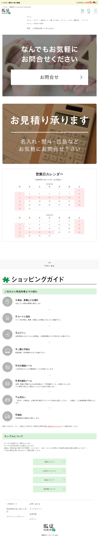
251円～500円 (38, 23)
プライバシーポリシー (16, 516)
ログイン (33, 519)
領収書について (49, 489)
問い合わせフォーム (52, 426)
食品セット (44, 20)
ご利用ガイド (12, 504)
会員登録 (33, 514)
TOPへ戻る (49, 266)
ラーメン (85, 20)
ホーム (29, 17)
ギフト (36, 20)
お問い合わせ (34, 504)
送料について (49, 462)
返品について (49, 480)
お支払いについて (49, 471)
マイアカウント (35, 509)
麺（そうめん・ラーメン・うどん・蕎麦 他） (65, 20)
